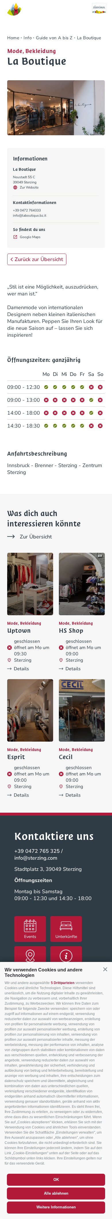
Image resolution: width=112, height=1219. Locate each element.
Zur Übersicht (36, 536)
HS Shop (71, 630)
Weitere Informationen (56, 1207)
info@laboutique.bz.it (29, 215)
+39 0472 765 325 (37, 851)
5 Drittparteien (62, 983)
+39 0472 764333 (27, 210)
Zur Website (29, 187)
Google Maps (30, 237)
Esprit (16, 757)
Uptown (19, 630)
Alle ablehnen (56, 1193)
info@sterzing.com (35, 858)
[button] (105, 969)
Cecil (66, 757)
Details (21, 669)
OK (56, 1179)
